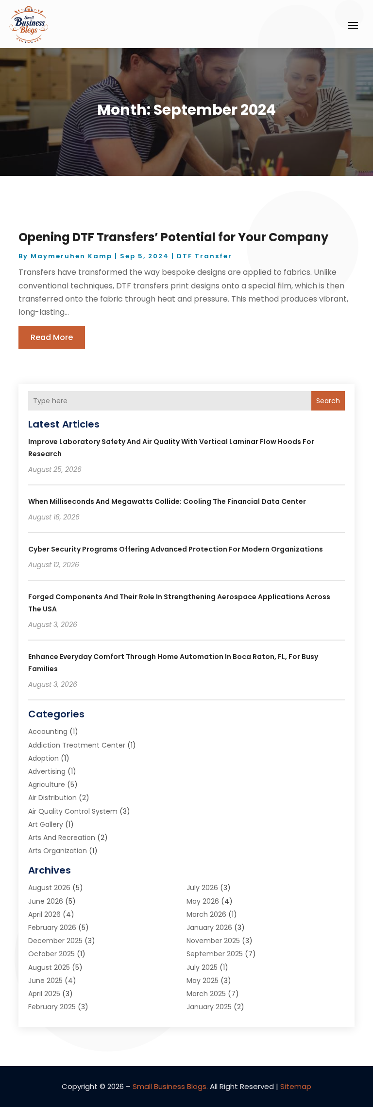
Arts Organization (57, 851)
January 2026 (209, 927)
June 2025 (45, 980)
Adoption (43, 758)
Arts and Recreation (61, 837)
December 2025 (55, 941)
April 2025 (44, 994)
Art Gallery (45, 824)
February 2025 (52, 1007)
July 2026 (202, 888)
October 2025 (51, 954)
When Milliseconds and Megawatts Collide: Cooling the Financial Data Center (167, 501)
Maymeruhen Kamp (71, 256)
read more (52, 337)
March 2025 (206, 994)
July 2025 (202, 967)
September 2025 (214, 954)
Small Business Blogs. (170, 1086)
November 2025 (213, 941)
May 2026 (202, 901)
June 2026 (45, 901)
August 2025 (49, 967)
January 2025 (209, 1007)
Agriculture (46, 784)
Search (328, 401)
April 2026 (44, 914)
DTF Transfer (204, 256)
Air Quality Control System (73, 811)
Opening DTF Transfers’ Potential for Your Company (173, 237)
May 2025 (202, 980)
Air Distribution (52, 798)
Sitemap (295, 1086)
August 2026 (49, 888)
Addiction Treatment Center (76, 745)
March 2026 (206, 914)
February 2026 (52, 927)
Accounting (48, 731)
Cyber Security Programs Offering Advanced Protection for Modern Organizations (175, 549)
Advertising (47, 771)
